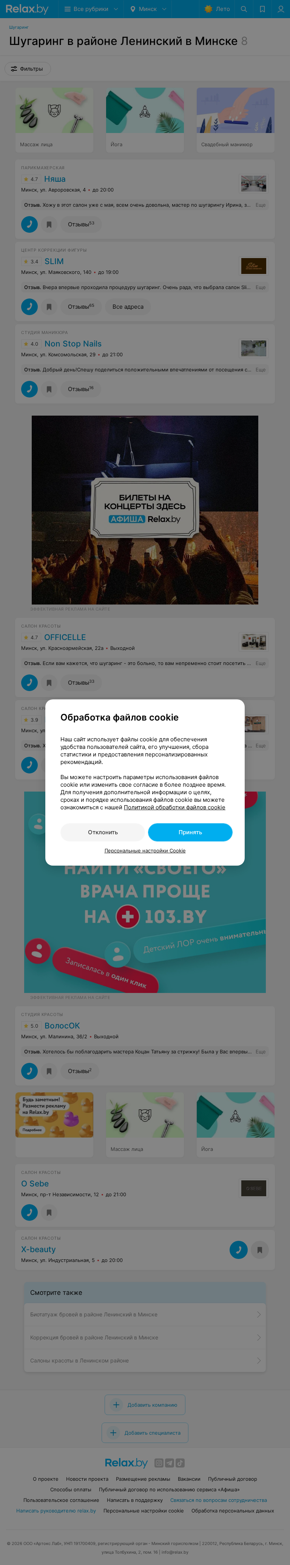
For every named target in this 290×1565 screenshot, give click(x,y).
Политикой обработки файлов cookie (174, 807)
